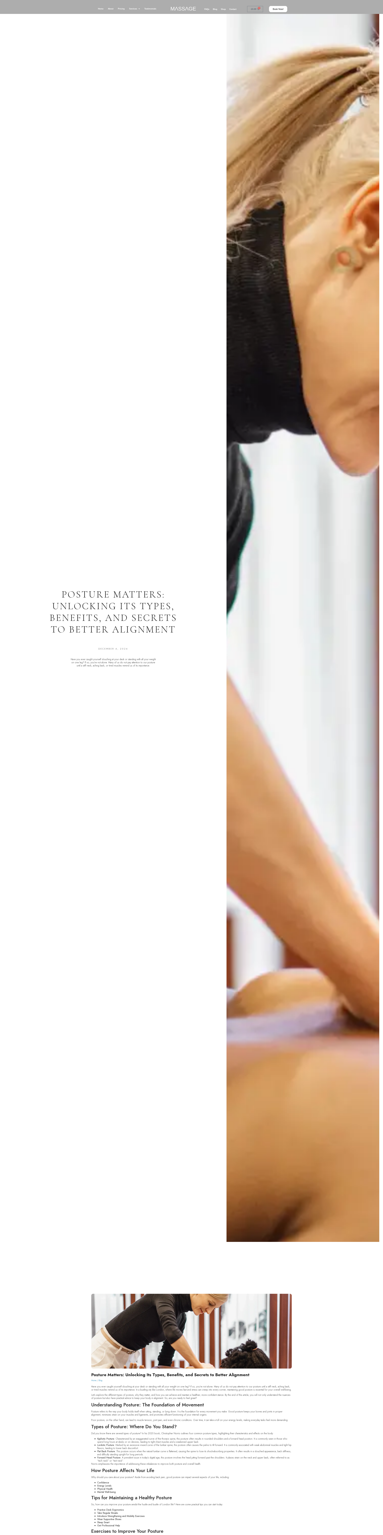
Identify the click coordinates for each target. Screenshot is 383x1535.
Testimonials (150, 9)
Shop (223, 9)
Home (100, 9)
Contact (232, 9)
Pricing (121, 9)
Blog (215, 9)
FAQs (206, 9)
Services (133, 9)
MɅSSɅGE (183, 9)
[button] (134, 9)
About (110, 9)
